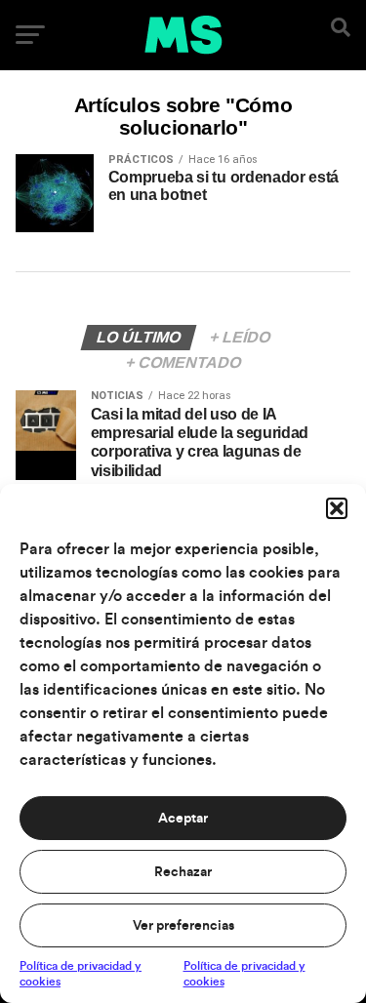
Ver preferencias (183, 926)
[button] (336, 508)
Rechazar (183, 872)
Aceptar (183, 818)
